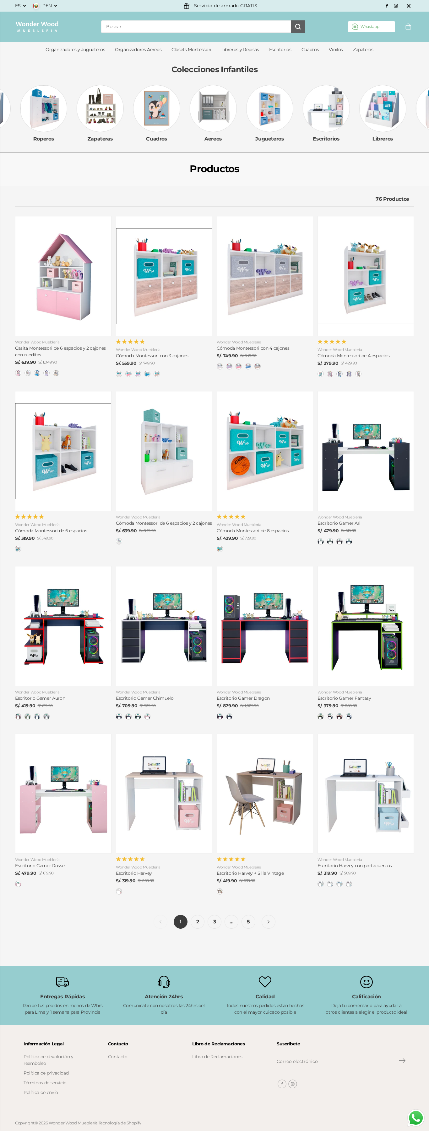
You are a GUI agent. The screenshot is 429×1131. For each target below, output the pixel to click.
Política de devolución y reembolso (48, 1060)
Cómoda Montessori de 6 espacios (51, 531)
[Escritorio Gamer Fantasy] (366, 626)
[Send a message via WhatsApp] (416, 1118)
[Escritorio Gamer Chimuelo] (164, 626)
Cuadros (310, 49)
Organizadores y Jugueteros (75, 49)
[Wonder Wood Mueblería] (37, 27)
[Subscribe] (402, 1061)
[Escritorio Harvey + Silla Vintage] (265, 793)
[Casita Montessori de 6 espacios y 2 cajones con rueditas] (63, 276)
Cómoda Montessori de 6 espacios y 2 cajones (164, 523)
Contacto (118, 1056)
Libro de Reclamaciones (217, 1056)
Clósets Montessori (191, 49)
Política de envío (41, 1092)
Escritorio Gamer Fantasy (344, 698)
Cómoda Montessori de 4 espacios (353, 355)
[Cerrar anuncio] (408, 6)
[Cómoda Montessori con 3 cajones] (164, 276)
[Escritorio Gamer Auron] (63, 626)
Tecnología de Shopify (120, 1122)
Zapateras (363, 49)
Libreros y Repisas (240, 49)
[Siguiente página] (268, 921)
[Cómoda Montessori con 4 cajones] (265, 276)
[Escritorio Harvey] (164, 793)
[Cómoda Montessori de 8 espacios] (265, 451)
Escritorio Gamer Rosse (39, 865)
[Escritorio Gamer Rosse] (63, 793)
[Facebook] (387, 6)
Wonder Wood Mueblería (73, 1122)
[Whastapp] (371, 26)
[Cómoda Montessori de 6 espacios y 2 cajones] (164, 451)
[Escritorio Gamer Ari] (366, 451)
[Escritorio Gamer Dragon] (265, 626)
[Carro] (408, 26)
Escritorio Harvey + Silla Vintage (250, 873)
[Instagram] (396, 6)
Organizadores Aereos (138, 49)
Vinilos (336, 49)
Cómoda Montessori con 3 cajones (152, 355)
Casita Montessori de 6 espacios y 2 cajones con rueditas (60, 351)
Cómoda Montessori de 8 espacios (253, 531)
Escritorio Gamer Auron (40, 698)
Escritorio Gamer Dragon (243, 698)
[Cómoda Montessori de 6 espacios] (63, 451)
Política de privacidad (46, 1073)
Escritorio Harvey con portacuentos (355, 865)
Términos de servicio (45, 1083)
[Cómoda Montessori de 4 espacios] (366, 276)
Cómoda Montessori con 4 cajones (253, 348)
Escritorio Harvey (134, 873)
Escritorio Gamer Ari (339, 523)
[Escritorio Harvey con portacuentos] (366, 793)
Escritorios (280, 49)
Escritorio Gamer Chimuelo (144, 698)
